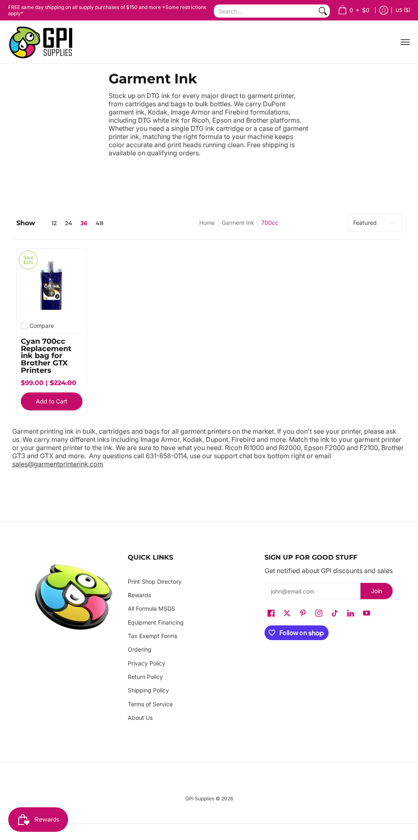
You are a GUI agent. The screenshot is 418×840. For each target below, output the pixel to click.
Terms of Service (150, 704)
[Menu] (405, 42)
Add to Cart (51, 401)
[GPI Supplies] (43, 42)
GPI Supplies (199, 798)
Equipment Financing (156, 622)
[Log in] (384, 10)
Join (376, 590)
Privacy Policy (146, 663)
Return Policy (145, 676)
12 (54, 223)
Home (207, 222)
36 (83, 223)
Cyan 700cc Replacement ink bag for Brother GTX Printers (46, 355)
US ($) (403, 10)
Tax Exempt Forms (152, 635)
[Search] (322, 11)
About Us (140, 717)
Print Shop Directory (155, 581)
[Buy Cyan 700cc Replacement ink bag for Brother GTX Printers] (51, 283)
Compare (41, 326)
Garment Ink (238, 222)
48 (99, 223)
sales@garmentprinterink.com (57, 464)
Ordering (139, 649)
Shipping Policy (148, 690)
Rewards (139, 594)
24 (68, 223)
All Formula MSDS (151, 608)
